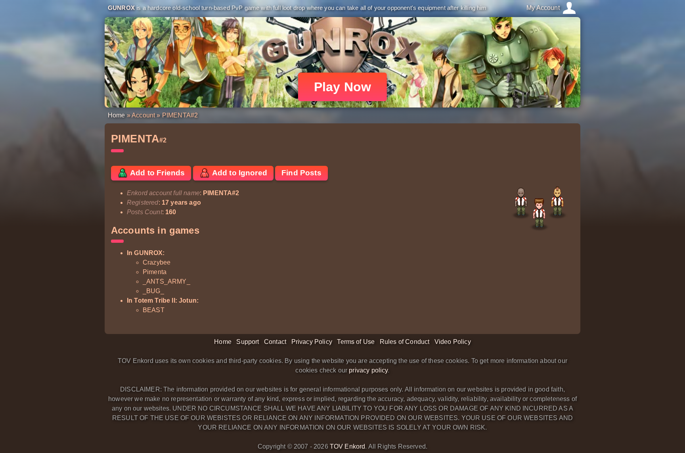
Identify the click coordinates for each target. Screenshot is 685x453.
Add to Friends (156, 173)
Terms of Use (356, 341)
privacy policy (368, 370)
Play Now (342, 87)
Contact (275, 341)
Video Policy (452, 341)
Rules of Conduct (405, 341)
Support (247, 341)
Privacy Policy (311, 341)
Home (116, 115)
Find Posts (301, 173)
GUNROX (121, 7)
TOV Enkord (347, 446)
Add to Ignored (238, 173)
